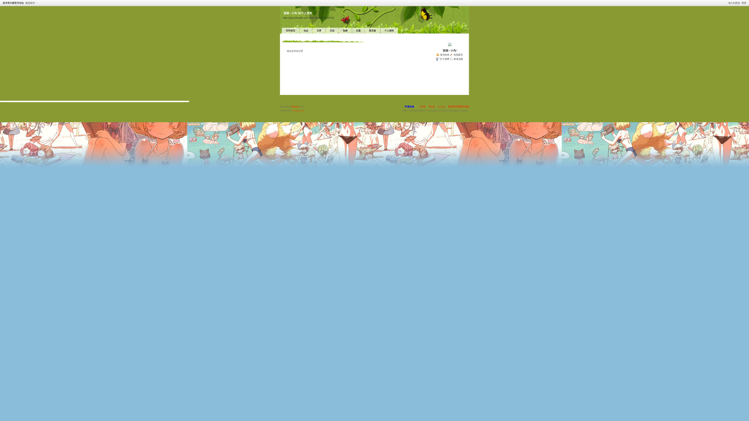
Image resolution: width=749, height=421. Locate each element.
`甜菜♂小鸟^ (450, 50)
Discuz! (295, 106)
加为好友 (444, 54)
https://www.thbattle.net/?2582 (298, 18)
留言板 (372, 30)
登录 (744, 3)
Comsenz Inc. (298, 111)
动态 (306, 30)
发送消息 (458, 59)
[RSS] (331, 18)
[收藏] (318, 18)
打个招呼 (444, 59)
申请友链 (409, 106)
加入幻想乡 (734, 3)
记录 (319, 30)
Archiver (442, 106)
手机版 (431, 106)
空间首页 (290, 30)
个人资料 (389, 30)
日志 (332, 30)
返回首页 (30, 3)
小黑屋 (422, 106)
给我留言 (458, 54)
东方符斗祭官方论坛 (13, 3)
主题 (358, 30)
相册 (345, 30)
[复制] (324, 18)
